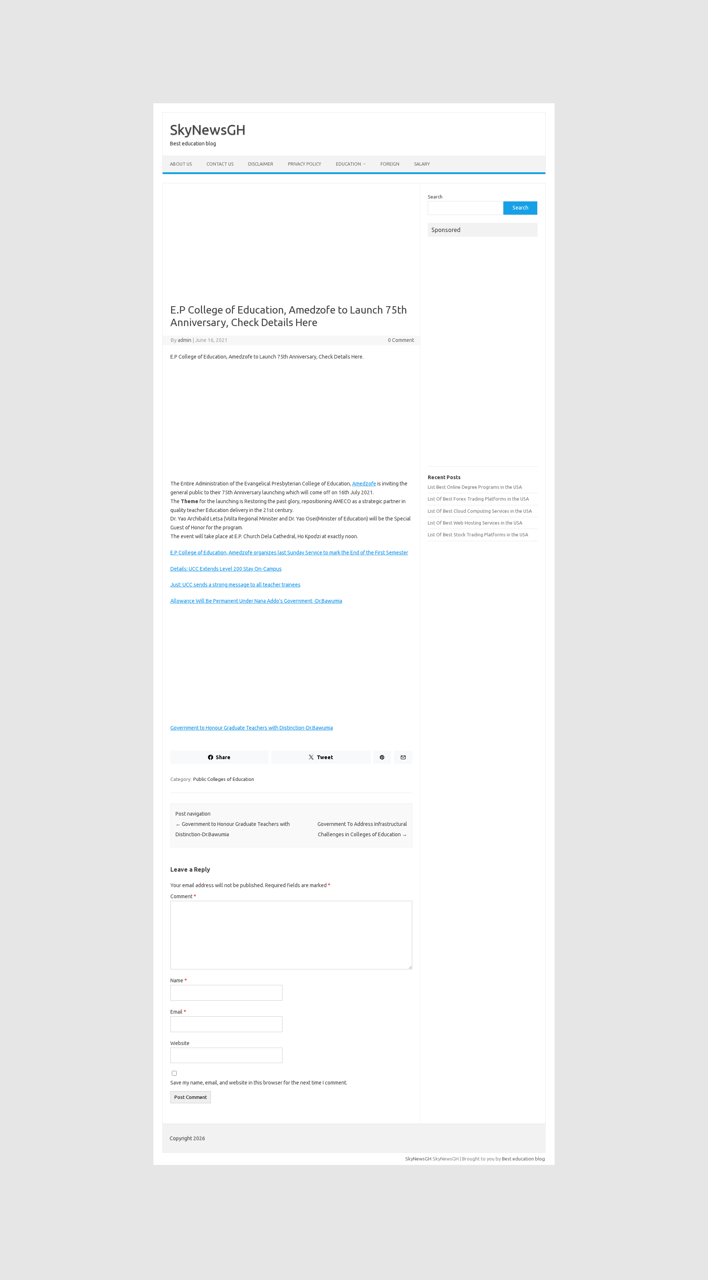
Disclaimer (260, 164)
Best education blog (523, 1158)
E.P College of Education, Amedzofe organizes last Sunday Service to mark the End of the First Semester (289, 553)
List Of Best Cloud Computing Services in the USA (480, 510)
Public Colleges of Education (223, 779)
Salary (422, 164)
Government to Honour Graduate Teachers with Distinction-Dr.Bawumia (251, 728)
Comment (183, 896)
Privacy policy (304, 164)
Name (178, 980)
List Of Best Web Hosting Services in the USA (475, 522)
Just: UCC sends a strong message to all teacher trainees (235, 585)
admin (184, 340)
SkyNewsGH (208, 129)
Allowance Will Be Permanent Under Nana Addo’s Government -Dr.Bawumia (256, 601)
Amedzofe (364, 484)
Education (348, 164)
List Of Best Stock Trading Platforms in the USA (478, 534)
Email (178, 1012)
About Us (181, 164)
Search (435, 196)
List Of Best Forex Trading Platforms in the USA (478, 498)
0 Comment (401, 340)
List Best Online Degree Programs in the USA (475, 486)
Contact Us (219, 164)
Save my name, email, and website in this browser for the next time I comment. (258, 1083)
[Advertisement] (354, 51)
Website (180, 1043)
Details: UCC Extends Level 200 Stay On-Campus (226, 569)
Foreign (390, 164)
